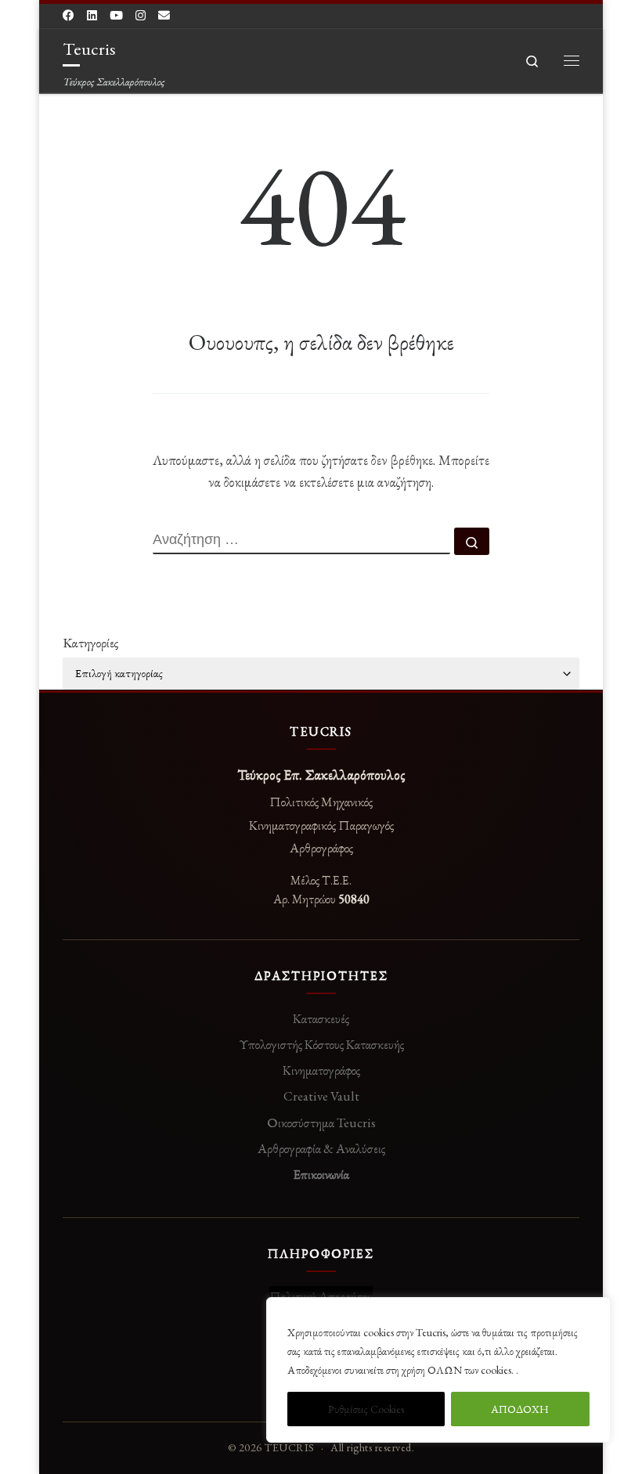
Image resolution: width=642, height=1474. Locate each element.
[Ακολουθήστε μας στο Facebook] (68, 15)
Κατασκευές (321, 1018)
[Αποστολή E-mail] (164, 15)
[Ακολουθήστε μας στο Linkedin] (92, 15)
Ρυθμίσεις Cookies (366, 1409)
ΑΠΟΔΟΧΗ (520, 1409)
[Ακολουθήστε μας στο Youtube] (116, 15)
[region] (438, 1370)
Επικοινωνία (321, 1174)
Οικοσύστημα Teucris (321, 1122)
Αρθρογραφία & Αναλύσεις (321, 1148)
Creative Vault (321, 1096)
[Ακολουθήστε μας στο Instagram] (140, 15)
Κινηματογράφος (321, 1070)
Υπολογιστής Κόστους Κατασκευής (321, 1044)
